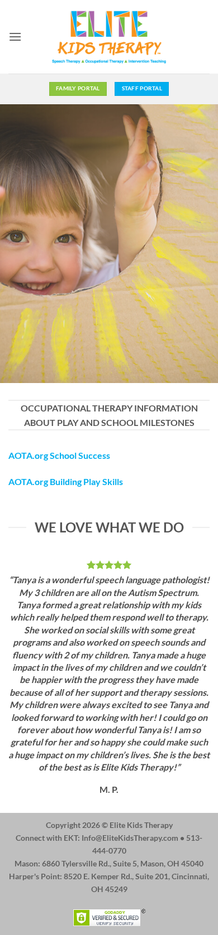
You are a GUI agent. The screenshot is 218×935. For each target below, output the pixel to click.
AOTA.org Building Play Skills (65, 481)
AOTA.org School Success (59, 455)
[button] (15, 36)
